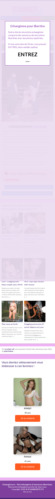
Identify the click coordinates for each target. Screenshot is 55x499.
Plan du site (27, 492)
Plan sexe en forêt (10, 324)
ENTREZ (27, 54)
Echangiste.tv (9, 484)
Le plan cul (9, 349)
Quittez (28, 61)
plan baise (8, 351)
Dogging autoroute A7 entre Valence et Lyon (34, 325)
